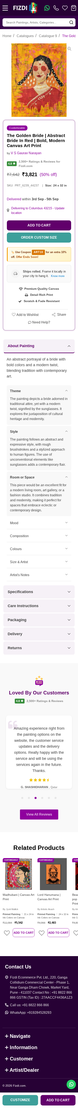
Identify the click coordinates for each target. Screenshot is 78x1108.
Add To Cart (24, 932)
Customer (21, 1058)
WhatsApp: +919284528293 (30, 1012)
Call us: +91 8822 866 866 (29, 1005)
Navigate (20, 1036)
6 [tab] (56, 798)
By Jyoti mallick (10, 909)
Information (23, 1047)
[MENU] (5, 8)
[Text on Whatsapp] (47, 8)
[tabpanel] (39, 752)
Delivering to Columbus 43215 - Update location (37, 211)
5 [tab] (49, 798)
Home (6, 36)
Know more (57, 276)
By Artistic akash (45, 909)
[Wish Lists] (65, 8)
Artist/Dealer (24, 1070)
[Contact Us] (57, 8)
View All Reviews (39, 814)
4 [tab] (42, 798)
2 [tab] (29, 798)
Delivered (14, 199)
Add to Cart (39, 225)
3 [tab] (36, 798)
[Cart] (73, 8)
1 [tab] (22, 798)
